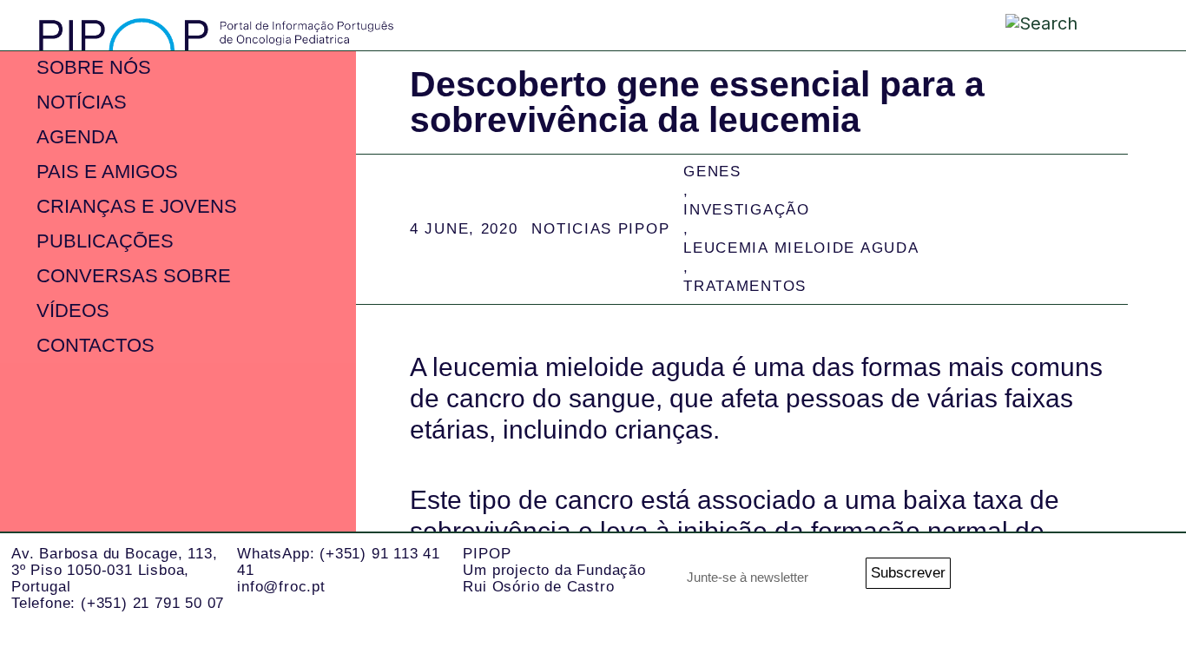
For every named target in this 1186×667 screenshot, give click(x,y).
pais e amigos (107, 171)
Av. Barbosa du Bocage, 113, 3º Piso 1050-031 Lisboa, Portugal (114, 569)
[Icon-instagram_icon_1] (1010, 579)
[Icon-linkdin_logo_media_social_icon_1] (1058, 579)
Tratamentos (745, 286)
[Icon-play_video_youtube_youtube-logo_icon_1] (1153, 579)
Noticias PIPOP (600, 229)
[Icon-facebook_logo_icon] (1106, 579)
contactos (95, 345)
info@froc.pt (281, 586)
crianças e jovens (136, 206)
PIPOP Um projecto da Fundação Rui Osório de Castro (554, 569)
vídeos (72, 310)
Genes (712, 171)
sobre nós (93, 67)
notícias (81, 102)
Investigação (746, 209)
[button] (1122, 24)
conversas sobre (133, 276)
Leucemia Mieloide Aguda (801, 248)
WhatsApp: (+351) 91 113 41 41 (338, 561)
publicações (105, 241)
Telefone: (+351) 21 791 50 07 (117, 603)
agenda (77, 137)
